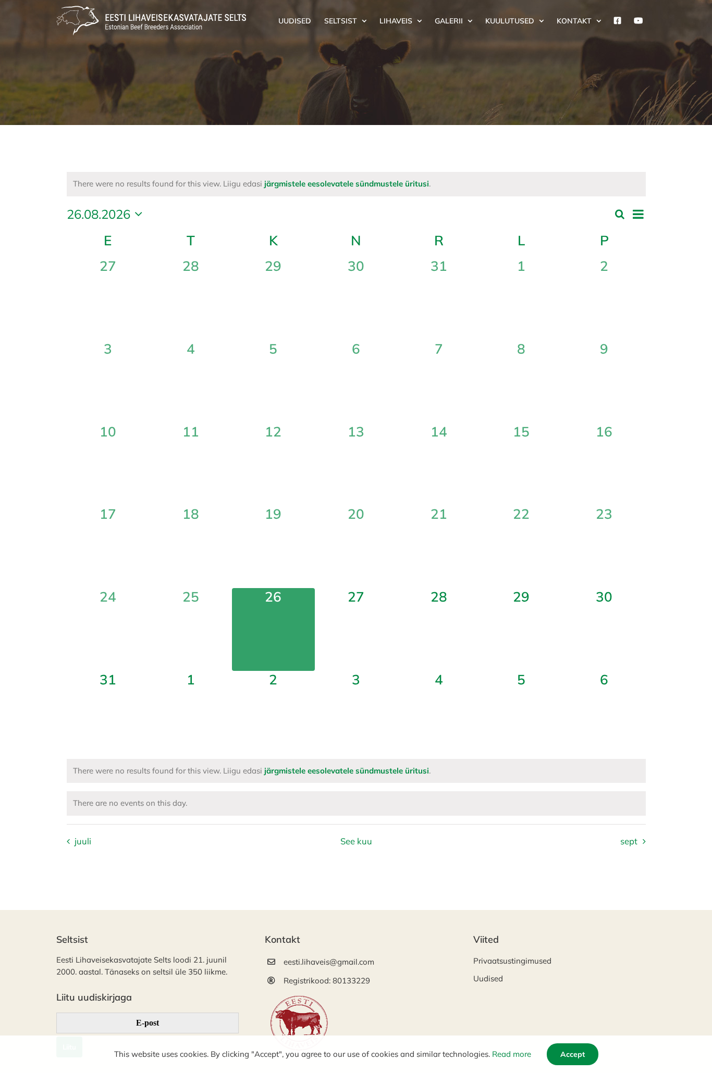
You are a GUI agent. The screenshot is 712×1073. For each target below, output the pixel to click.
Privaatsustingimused (512, 961)
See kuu (356, 840)
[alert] (356, 184)
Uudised (488, 978)
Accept (572, 1054)
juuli (83, 840)
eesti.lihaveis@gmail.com (329, 962)
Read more (511, 1054)
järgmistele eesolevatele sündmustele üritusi (346, 184)
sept (628, 840)
